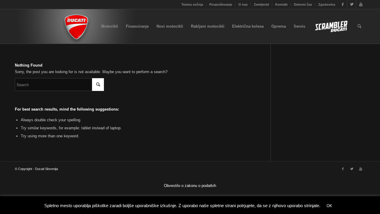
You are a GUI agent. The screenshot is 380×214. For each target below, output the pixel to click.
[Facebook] (342, 4)
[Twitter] (351, 4)
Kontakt (281, 4)
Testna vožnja (192, 4)
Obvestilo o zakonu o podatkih (190, 185)
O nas (243, 4)
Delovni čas (303, 4)
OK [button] (329, 206)
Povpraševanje (220, 4)
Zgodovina (326, 4)
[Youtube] (360, 4)
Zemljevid (261, 4)
